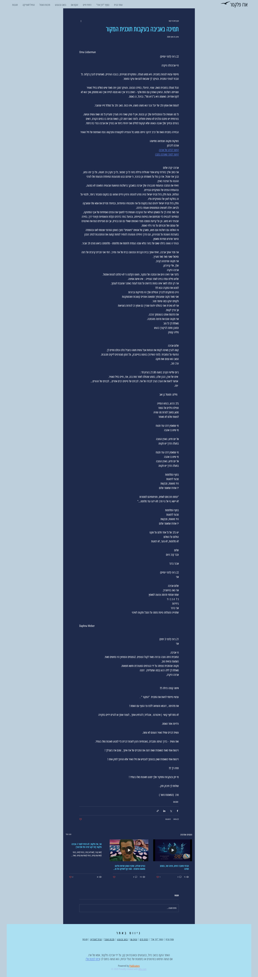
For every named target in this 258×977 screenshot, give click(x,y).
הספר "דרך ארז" (157, 939)
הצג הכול (68, 834)
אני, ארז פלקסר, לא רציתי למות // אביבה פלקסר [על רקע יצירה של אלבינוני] (86, 846)
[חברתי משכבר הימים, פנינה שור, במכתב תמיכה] (172, 850)
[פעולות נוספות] (81, 21)
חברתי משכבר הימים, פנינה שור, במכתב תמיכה (174, 867)
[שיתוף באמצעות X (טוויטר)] (171, 811)
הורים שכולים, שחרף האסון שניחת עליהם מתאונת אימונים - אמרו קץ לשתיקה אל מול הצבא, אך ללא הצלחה (129, 867)
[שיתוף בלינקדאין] (164, 811)
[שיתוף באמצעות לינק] (157, 811)
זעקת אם (175, 802)
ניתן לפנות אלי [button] (93, 959)
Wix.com (142, 969)
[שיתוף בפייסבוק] (177, 811)
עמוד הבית (170, 939)
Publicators (134, 965)
